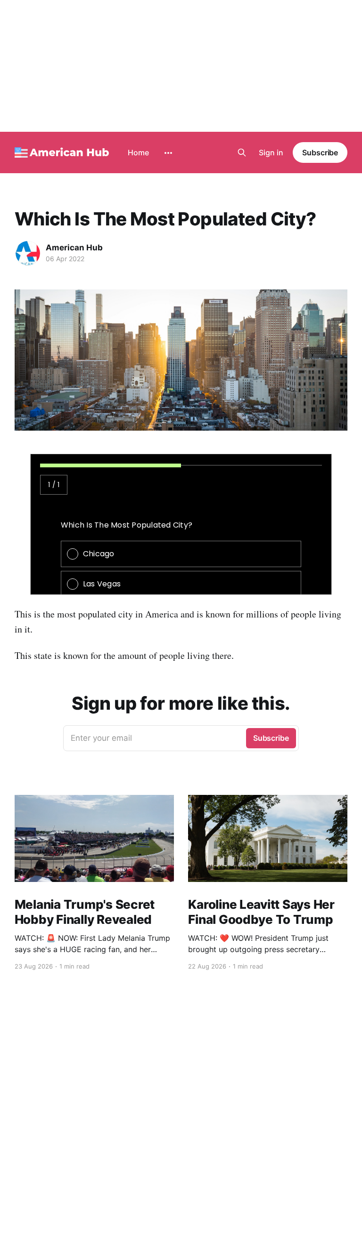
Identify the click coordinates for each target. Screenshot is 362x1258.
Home (138, 152)
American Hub (74, 247)
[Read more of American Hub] (28, 253)
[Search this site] (241, 152)
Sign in (271, 152)
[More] (168, 153)
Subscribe (320, 152)
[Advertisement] (181, 66)
